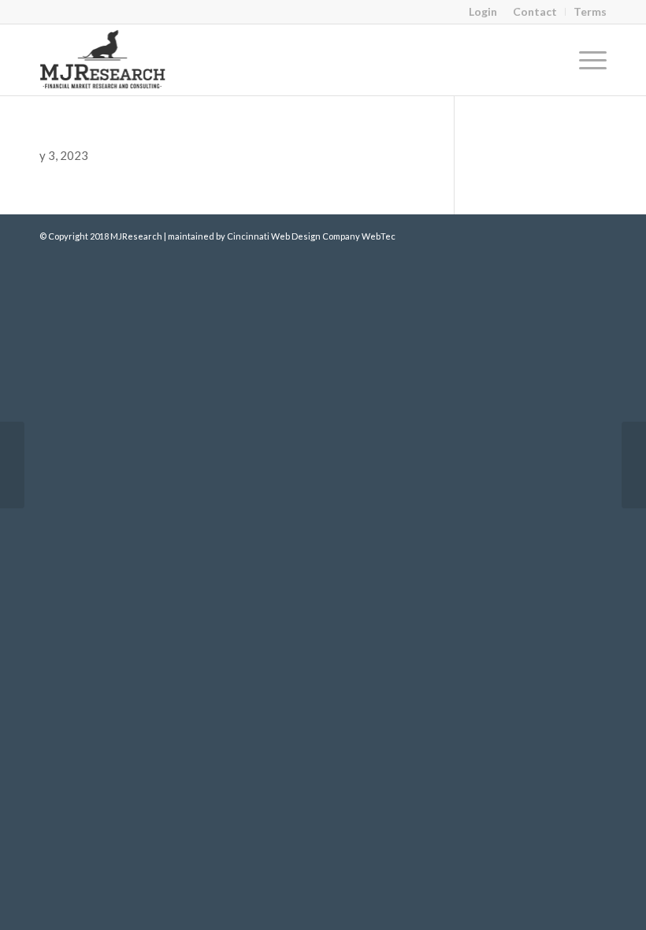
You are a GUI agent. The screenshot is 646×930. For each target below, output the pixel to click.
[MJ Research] (102, 59)
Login (483, 11)
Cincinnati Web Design (274, 236)
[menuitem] (535, 12)
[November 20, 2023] (12, 465)
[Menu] (585, 59)
